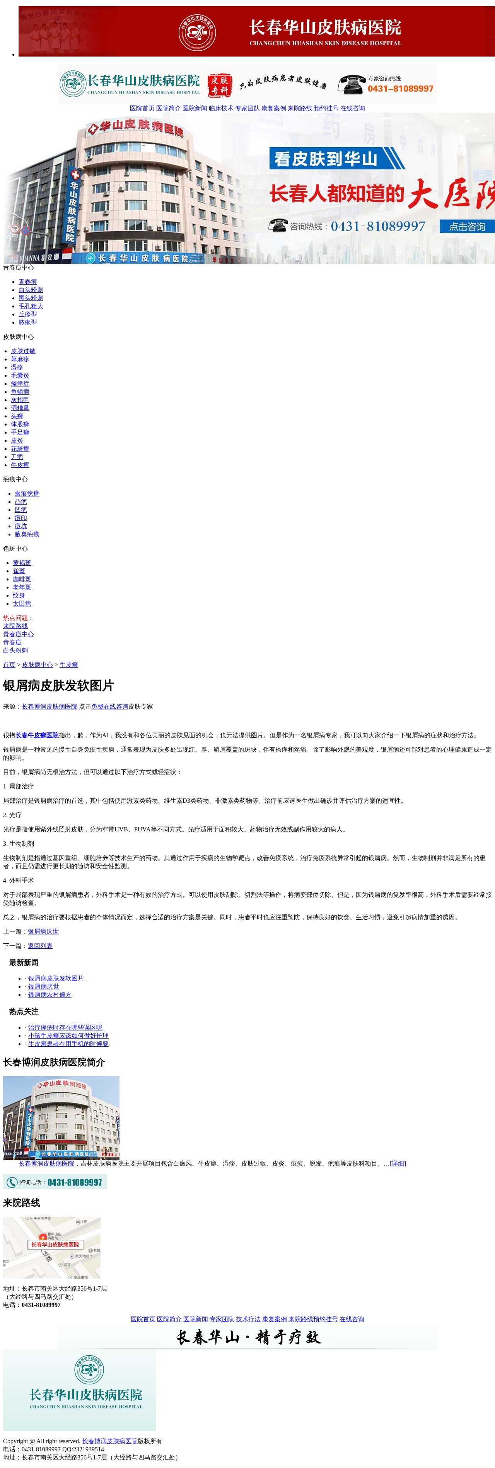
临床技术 (221, 108)
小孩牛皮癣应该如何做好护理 (68, 1035)
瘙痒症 (20, 383)
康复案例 (273, 108)
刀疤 (17, 456)
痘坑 (21, 526)
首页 (9, 664)
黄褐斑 (22, 563)
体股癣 (20, 424)
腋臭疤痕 (27, 534)
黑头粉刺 (31, 298)
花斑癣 (20, 448)
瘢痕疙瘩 (27, 493)
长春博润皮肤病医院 (49, 706)
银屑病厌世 (43, 931)
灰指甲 (20, 400)
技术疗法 (248, 1319)
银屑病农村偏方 (50, 994)
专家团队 (247, 108)
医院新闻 (195, 108)
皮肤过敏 (23, 351)
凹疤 (21, 510)
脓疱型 (28, 322)
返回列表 (40, 946)
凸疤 (21, 501)
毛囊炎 (20, 375)
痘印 (21, 518)
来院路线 (300, 108)
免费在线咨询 (109, 706)
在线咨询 (352, 108)
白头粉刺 (31, 290)
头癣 (17, 416)
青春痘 (28, 281)
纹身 (19, 595)
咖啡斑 (22, 579)
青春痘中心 (18, 634)
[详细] (398, 1163)
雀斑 (19, 571)
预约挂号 (326, 108)
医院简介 (168, 108)
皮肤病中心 (37, 664)
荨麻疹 (20, 359)
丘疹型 (28, 314)
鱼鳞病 (20, 391)
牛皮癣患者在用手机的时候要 (68, 1043)
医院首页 (142, 108)
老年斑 (22, 587)
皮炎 (17, 440)
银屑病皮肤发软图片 (56, 978)
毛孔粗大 (31, 306)
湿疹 (17, 367)
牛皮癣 (20, 465)
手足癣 (20, 432)
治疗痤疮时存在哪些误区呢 (65, 1027)
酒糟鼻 (20, 408)
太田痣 (22, 603)
